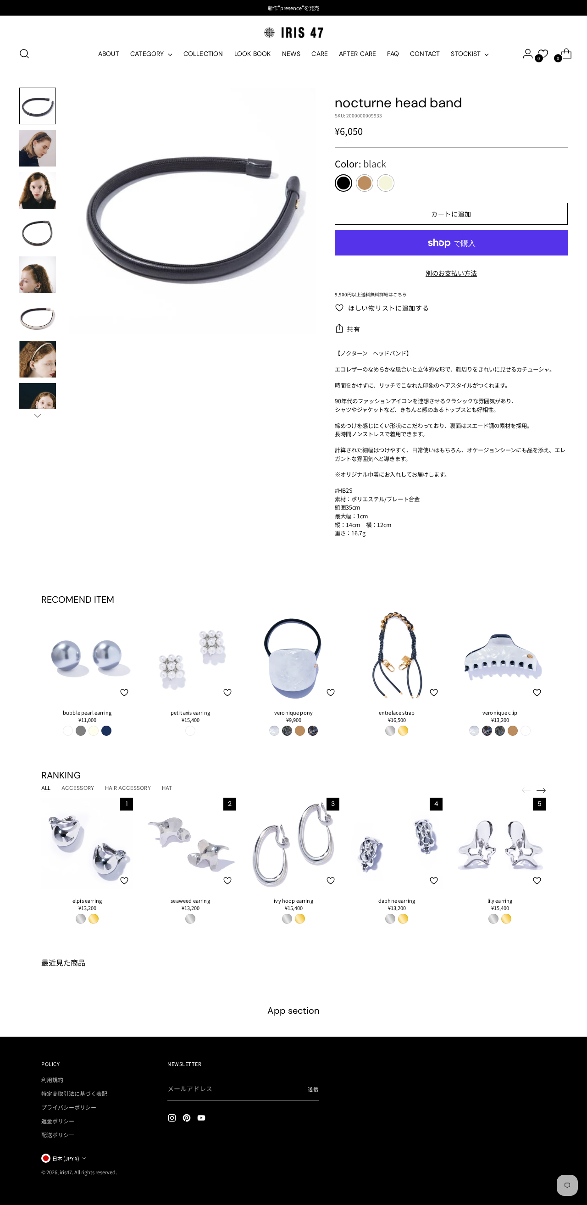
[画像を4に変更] (37, 232)
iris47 (66, 1172)
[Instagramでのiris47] (172, 1119)
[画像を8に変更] (37, 401)
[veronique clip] (500, 655)
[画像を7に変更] (37, 359)
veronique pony (293, 712)
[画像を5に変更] (37, 274)
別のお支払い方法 (451, 273)
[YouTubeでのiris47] (202, 1119)
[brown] (364, 183)
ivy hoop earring (293, 900)
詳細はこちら (393, 294)
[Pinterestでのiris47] (187, 1119)
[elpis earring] (87, 843)
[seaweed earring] (190, 843)
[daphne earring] (397, 843)
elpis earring (87, 900)
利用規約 (52, 1079)
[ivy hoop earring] (293, 843)
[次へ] (541, 790)
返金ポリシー (57, 1121)
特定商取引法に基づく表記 (74, 1093)
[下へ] (37, 415)
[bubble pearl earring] (87, 655)
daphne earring (396, 900)
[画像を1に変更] (37, 106)
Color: (360, 163)
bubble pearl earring (87, 712)
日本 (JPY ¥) (65, 1158)
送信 (313, 1089)
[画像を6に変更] (37, 317)
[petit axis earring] (190, 655)
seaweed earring (190, 900)
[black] (343, 183)
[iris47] (293, 32)
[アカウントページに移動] (524, 53)
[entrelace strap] (397, 655)
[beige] (385, 183)
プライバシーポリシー (68, 1107)
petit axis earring (190, 712)
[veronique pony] (293, 655)
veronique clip (499, 712)
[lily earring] (500, 843)
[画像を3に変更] (37, 190)
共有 (353, 328)
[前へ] (526, 790)
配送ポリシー (57, 1134)
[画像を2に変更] (37, 148)
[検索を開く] (24, 53)
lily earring (500, 900)
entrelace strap (397, 712)
